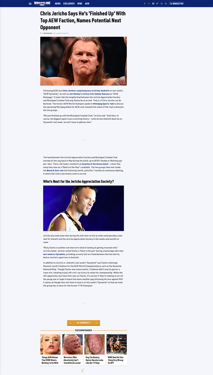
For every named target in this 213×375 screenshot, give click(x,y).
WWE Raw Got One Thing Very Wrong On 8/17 (115, 360)
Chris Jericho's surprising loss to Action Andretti (85, 90)
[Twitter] (149, 4)
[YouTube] (153, 4)
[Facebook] (145, 4)
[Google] (162, 4)
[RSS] (166, 4)
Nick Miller (48, 33)
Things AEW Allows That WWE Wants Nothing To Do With (50, 360)
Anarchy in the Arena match (95, 164)
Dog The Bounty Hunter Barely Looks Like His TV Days (94, 360)
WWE (79, 3)
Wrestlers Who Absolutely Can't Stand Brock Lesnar (72, 360)
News (57, 3)
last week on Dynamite (54, 254)
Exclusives (69, 3)
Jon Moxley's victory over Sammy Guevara (89, 94)
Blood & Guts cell (55, 170)
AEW (87, 3)
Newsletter (178, 3)
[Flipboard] (157, 4)
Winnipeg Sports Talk (103, 103)
